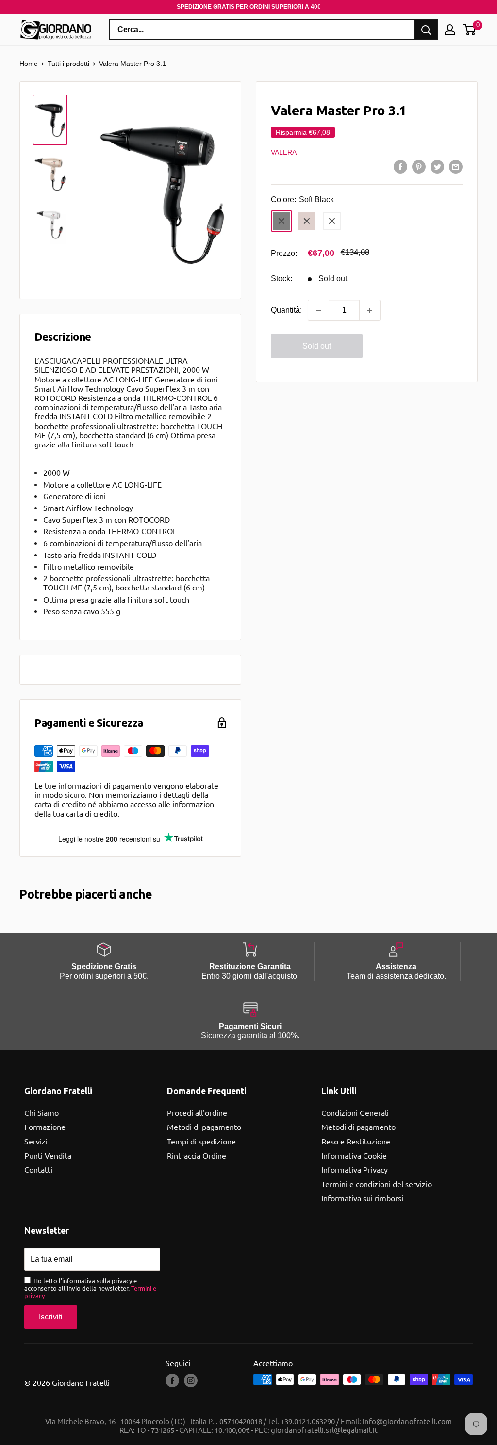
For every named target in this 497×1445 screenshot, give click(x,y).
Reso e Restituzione (355, 1141)
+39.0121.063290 (308, 1421)
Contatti (38, 1169)
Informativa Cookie (354, 1155)
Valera (284, 152)
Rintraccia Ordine (196, 1155)
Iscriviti (51, 1317)
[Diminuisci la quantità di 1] (318, 310)
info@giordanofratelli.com (407, 1421)
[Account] (450, 29)
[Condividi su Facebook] (400, 166)
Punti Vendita (47, 1155)
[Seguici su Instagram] (191, 1380)
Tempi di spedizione (201, 1141)
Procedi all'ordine (197, 1112)
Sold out (316, 346)
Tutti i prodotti (68, 63)
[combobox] (262, 29)
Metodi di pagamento (204, 1126)
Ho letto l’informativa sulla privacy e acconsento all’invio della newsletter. (90, 1288)
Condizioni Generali (355, 1112)
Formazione (45, 1126)
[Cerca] (426, 29)
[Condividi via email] (456, 166)
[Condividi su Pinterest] (419, 166)
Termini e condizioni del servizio (376, 1184)
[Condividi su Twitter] (437, 166)
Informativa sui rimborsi (362, 1198)
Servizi (36, 1141)
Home (28, 63)
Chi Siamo (41, 1112)
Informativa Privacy (354, 1169)
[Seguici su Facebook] (172, 1380)
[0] (470, 29)
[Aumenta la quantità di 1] (370, 310)
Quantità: (286, 310)
